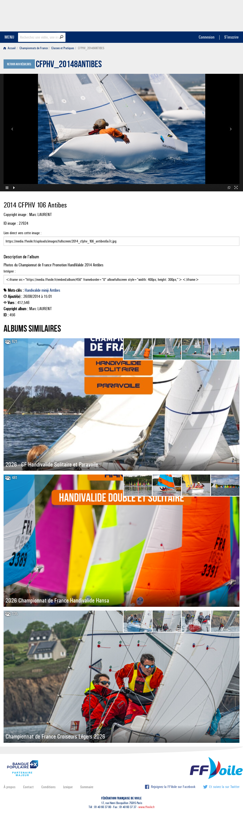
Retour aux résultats (19, 64)
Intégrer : (10, 271)
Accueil (11, 48)
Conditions (48, 787)
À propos (9, 787)
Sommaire (86, 787)
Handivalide (33, 290)
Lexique (68, 787)
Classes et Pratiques (62, 48)
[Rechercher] (61, 37)
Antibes (55, 290)
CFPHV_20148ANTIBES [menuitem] (91, 48)
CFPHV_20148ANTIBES (69, 65)
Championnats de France (33, 48)
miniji (45, 290)
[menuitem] (11, 48)
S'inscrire (231, 37)
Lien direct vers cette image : (23, 233)
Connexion (207, 37)
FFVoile (209, 14)
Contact (28, 787)
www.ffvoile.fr (146, 807)
